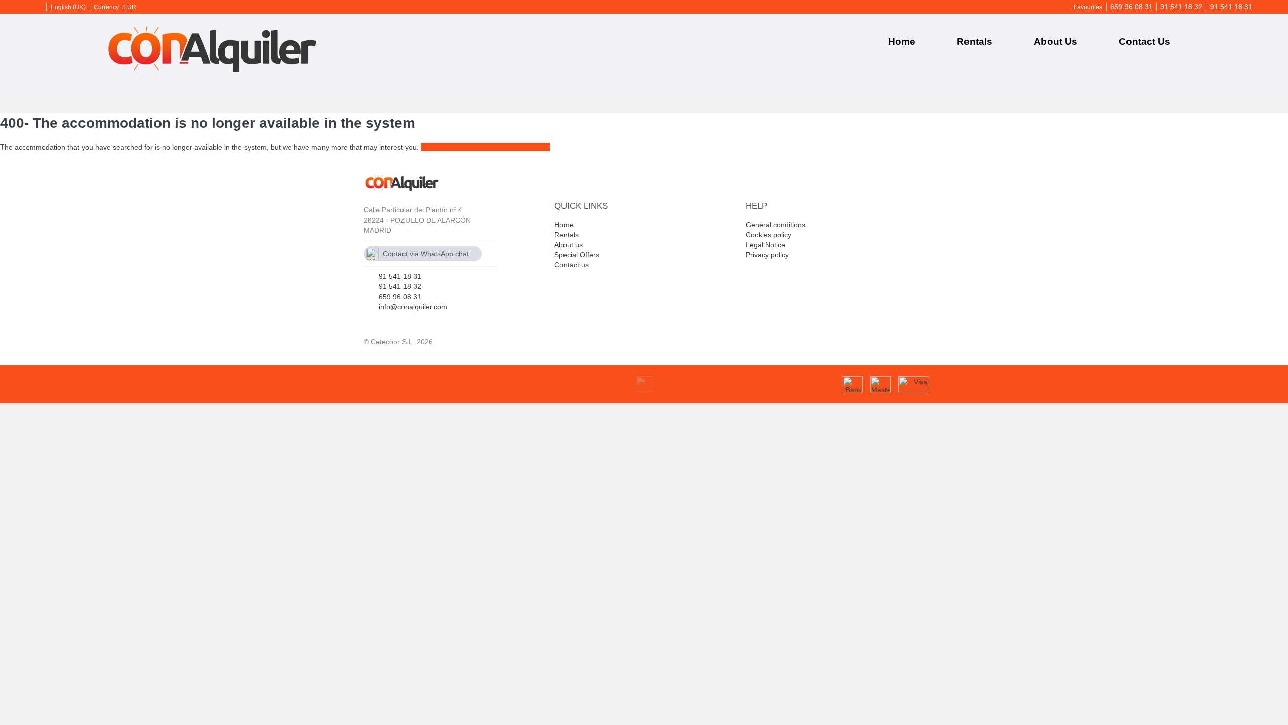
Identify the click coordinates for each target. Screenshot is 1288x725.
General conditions (776, 225)
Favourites (1088, 7)
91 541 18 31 (1231, 7)
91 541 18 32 (1181, 7)
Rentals (974, 41)
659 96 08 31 (1131, 7)
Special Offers (576, 255)
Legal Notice (765, 245)
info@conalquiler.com (413, 307)
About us (1055, 41)
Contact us (1144, 41)
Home (901, 41)
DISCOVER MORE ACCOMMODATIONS (485, 147)
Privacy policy (767, 255)
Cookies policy (768, 235)
